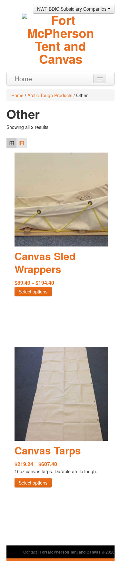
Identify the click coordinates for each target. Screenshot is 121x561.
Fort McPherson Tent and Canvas (70, 552)
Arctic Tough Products (49, 95)
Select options (33, 291)
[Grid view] (11, 143)
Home (23, 78)
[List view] (21, 143)
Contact (30, 552)
